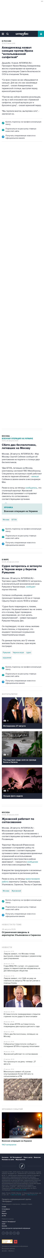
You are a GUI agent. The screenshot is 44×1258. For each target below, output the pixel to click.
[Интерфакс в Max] (18, 1233)
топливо (6, 323)
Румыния (6, 652)
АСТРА (4, 1216)
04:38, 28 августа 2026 (10, 815)
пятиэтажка (28, 318)
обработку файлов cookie (18, 1190)
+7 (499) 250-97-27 (31, 1194)
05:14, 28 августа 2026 (10, 157)
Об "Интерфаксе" (16, 1157)
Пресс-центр (28, 1157)
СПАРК (4, 1207)
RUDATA (4, 1226)
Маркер (4, 1213)
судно (28, 652)
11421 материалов (9, 1145)
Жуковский (16, 891)
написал (7, 221)
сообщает (31, 587)
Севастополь (8, 318)
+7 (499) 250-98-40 (15, 1194)
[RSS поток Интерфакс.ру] (14, 1233)
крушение (7, 658)
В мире (5, 559)
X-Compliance (6, 1209)
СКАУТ (4, 1211)
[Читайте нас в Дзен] (3, 1233)
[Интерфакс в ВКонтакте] (10, 1233)
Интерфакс (22, 34)
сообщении (32, 862)
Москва (6, 436)
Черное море (18, 652)
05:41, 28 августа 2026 (10, 441)
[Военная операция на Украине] (22, 1138)
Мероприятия (20, 1160)
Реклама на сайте (8, 1160)
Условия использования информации (15, 1246)
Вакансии (37, 1157)
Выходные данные (8, 1249)
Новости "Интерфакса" (9, 1221)
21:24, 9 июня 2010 (8, 43)
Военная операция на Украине (17, 155)
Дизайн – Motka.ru (8, 1251)
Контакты (5, 1157)
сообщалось (31, 488)
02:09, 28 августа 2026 (10, 562)
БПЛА (18, 318)
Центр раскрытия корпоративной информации (16, 1228)
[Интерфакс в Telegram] (7, 1233)
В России (6, 41)
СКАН (3, 1224)
